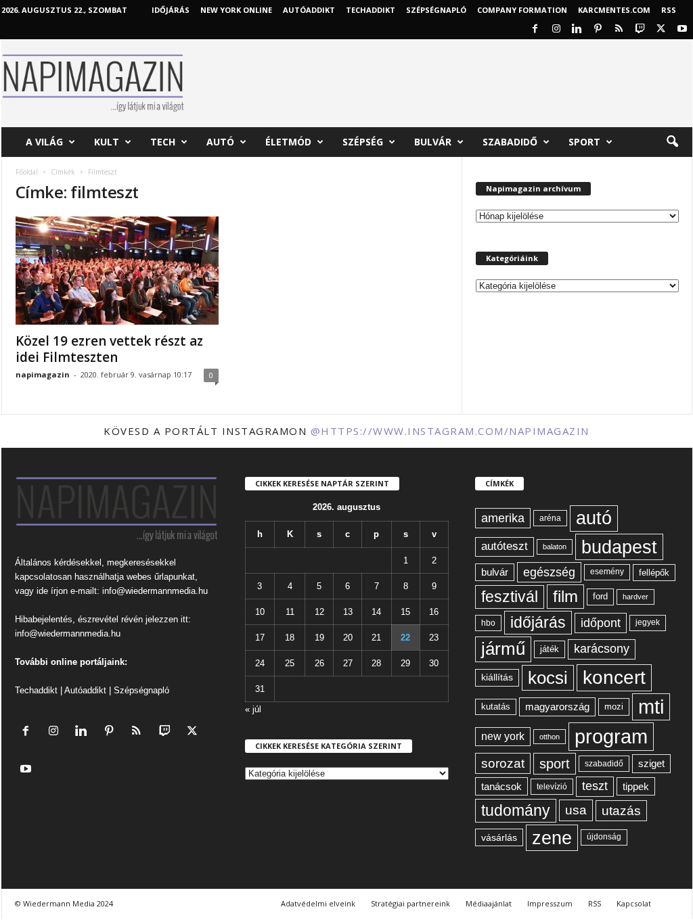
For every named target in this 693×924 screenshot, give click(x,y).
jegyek (647, 622)
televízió (552, 786)
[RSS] (619, 29)
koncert (614, 677)
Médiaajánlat (489, 903)
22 (405, 637)
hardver (635, 597)
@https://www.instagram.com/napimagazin (450, 431)
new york (502, 736)
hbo (488, 623)
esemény (607, 571)
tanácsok (501, 786)
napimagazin (43, 374)
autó (594, 518)
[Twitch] (640, 29)
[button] (672, 142)
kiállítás (497, 677)
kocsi (548, 678)
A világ (44, 141)
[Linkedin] (577, 29)
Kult (106, 141)
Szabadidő (510, 141)
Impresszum (550, 903)
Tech (162, 141)
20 (348, 637)
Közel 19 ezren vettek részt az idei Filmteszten (109, 349)
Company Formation (522, 10)
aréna (550, 517)
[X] (661, 29)
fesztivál (509, 596)
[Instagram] (556, 29)
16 (434, 612)
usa (576, 810)
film (565, 596)
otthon (549, 737)
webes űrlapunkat (161, 577)
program (611, 736)
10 (260, 612)
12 (319, 612)
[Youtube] (682, 29)
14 (376, 612)
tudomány (515, 810)
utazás (621, 811)
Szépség (362, 141)
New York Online (236, 10)
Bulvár (432, 141)
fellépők (654, 573)
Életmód (288, 141)
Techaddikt (36, 690)
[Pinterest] (598, 29)
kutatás (495, 707)
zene (552, 837)
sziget (651, 763)
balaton (554, 546)
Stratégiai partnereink (410, 903)
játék (549, 649)
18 (289, 637)
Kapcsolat (634, 903)
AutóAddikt (309, 10)
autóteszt (504, 546)
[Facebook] (535, 29)
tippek (636, 786)
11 (290, 612)
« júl (253, 709)
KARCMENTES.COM (614, 10)
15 (405, 612)
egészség (549, 572)
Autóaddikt (85, 690)
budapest (619, 546)
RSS (668, 10)
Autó (220, 141)
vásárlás (499, 837)
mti (651, 707)
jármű (503, 648)
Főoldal (27, 172)
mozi (613, 706)
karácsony (601, 648)
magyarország (557, 706)
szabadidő (604, 763)
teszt (595, 786)
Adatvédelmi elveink (318, 903)
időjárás (538, 622)
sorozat (502, 763)
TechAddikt (370, 10)
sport (554, 763)
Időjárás (170, 10)
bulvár (494, 572)
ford (600, 596)
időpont (601, 623)
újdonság (604, 837)
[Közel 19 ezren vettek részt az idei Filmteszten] (117, 270)
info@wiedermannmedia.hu (155, 591)
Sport (584, 141)
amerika (502, 518)
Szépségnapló (436, 10)
